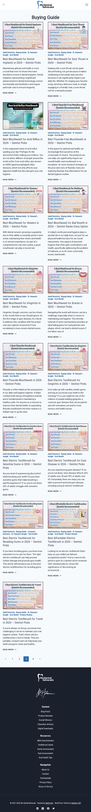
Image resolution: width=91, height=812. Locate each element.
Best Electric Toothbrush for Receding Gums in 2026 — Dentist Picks (22, 541)
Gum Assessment (45, 753)
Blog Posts (45, 711)
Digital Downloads (45, 728)
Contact (45, 774)
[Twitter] (53, 808)
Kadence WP (76, 803)
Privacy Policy (46, 782)
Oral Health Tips (45, 757)
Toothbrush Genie (45, 745)
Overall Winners (45, 720)
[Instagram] (42, 808)
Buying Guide (21, 52)
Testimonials (45, 778)
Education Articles (45, 724)
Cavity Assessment (45, 749)
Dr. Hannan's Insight (19, 534)
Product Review (71, 534)
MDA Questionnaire (45, 740)
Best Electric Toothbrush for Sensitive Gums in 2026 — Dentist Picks (22, 464)
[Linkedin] (37, 808)
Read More (9, 93)
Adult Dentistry (9, 52)
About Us (45, 769)
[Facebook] (48, 808)
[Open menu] (87, 4)
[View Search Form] (3, 5)
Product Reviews (45, 716)
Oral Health (14, 55)
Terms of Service (45, 786)
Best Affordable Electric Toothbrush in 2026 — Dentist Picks (65, 541)
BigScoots (49, 803)
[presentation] (23, 35)
